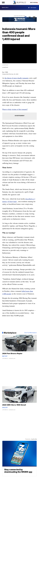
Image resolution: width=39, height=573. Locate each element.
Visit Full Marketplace (30, 332)
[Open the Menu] (3, 2)
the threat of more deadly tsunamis (16, 78)
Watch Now (33, 2)
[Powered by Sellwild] (34, 439)
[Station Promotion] (19, 19)
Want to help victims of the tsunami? (15, 109)
